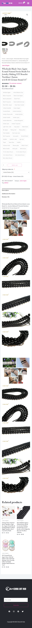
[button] (27, 14)
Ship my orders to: (8, 169)
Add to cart (15, 165)
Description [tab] (5, 190)
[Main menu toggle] (28, 3)
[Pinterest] (18, 611)
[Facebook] (9, 611)
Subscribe (16, 605)
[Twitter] (22, 611)
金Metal (6, 183)
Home (3, 59)
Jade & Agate (9, 59)
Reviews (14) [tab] (5, 197)
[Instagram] (14, 611)
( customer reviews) (15, 83)
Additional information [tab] (8, 194)
